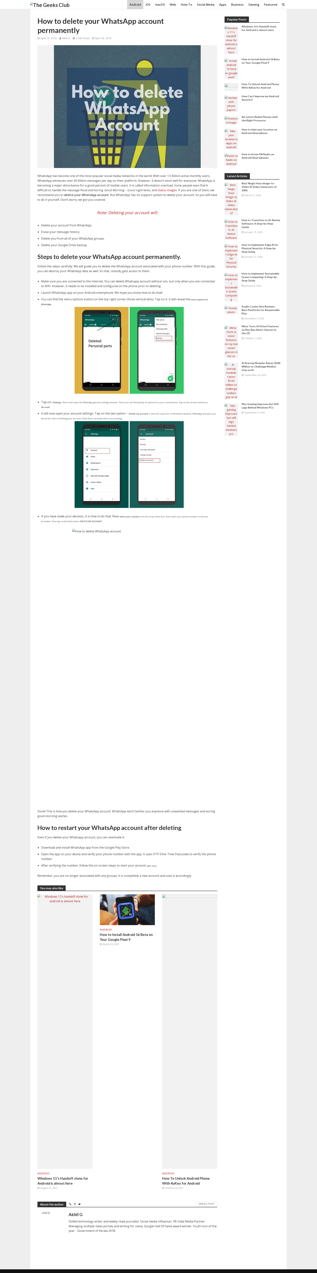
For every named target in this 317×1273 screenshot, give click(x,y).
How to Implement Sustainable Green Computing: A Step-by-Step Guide (260, 277)
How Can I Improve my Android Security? (260, 98)
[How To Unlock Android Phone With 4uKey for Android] (189, 1031)
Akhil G (66, 38)
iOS (148, 5)
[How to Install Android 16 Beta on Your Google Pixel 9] (127, 909)
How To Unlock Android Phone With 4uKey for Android (186, 1180)
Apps (222, 5)
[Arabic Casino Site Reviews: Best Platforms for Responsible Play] (231, 309)
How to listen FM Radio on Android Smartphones (258, 156)
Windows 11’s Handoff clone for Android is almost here (62, 1180)
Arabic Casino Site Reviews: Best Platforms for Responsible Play (261, 310)
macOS (160, 5)
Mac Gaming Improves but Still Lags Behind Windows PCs (260, 405)
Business (237, 5)
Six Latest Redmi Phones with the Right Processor (260, 118)
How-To (186, 5)
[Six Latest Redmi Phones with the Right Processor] (231, 120)
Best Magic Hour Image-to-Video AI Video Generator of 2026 (259, 187)
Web (173, 5)
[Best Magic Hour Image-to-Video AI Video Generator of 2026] (231, 198)
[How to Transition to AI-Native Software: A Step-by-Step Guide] (231, 229)
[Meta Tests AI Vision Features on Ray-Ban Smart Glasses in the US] (231, 341)
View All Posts (206, 1203)
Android (135, 5)
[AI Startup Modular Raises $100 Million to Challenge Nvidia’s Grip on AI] (231, 380)
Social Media (205, 5)
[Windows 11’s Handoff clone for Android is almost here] (64, 1031)
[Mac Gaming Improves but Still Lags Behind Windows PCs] (231, 419)
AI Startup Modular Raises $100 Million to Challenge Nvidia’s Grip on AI (261, 366)
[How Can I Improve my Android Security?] (231, 103)
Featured (270, 5)
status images (167, 190)
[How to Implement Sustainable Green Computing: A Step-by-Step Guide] (231, 287)
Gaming (253, 5)
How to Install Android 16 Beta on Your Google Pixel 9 (126, 937)
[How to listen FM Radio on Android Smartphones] (231, 159)
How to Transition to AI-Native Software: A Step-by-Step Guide (261, 224)
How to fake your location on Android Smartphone (259, 131)
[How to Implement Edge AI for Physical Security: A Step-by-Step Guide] (231, 256)
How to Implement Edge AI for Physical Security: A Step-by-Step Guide (260, 248)
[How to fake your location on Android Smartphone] (231, 139)
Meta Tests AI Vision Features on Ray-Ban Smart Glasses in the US (260, 330)
